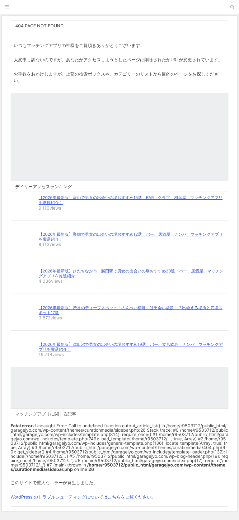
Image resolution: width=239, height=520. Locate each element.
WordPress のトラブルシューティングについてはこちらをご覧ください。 (83, 496)
